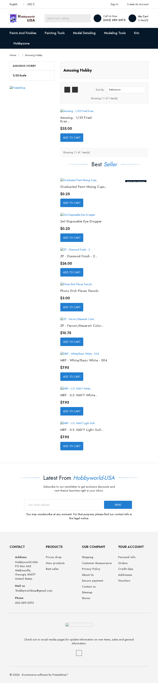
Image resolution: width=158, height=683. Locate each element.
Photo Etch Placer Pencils (79, 291)
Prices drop (53, 557)
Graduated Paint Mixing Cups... (83, 187)
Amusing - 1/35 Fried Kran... (76, 119)
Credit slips (125, 569)
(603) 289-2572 (114, 20)
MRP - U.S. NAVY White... (78, 395)
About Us (88, 575)
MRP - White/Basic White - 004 (83, 360)
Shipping (87, 557)
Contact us (89, 587)
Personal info (126, 557)
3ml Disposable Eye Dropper (81, 221)
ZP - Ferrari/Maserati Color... (82, 326)
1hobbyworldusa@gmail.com (27, 591)
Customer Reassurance (97, 563)
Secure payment (92, 581)
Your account (131, 547)
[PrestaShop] (17, 87)
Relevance (125, 89)
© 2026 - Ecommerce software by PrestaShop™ (39, 675)
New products (55, 563)
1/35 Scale (19, 75)
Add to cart (72, 138)
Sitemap (87, 592)
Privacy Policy (91, 569)
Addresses (125, 575)
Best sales (52, 569)
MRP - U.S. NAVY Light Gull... (82, 430)
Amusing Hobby (24, 66)
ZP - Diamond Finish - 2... (79, 256)
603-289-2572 (24, 603)
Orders (123, 563)
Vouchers (124, 581)
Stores (86, 598)
